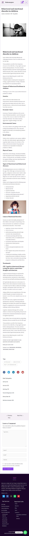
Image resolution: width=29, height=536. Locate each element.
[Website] (14, 460)
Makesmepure (9, 2)
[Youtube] (22, 372)
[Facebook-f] (4, 372)
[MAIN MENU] (26, 2)
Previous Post (9, 416)
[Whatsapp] (15, 496)
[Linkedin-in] (13, 372)
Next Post (20, 415)
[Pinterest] (18, 372)
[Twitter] (8, 372)
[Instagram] (11, 496)
